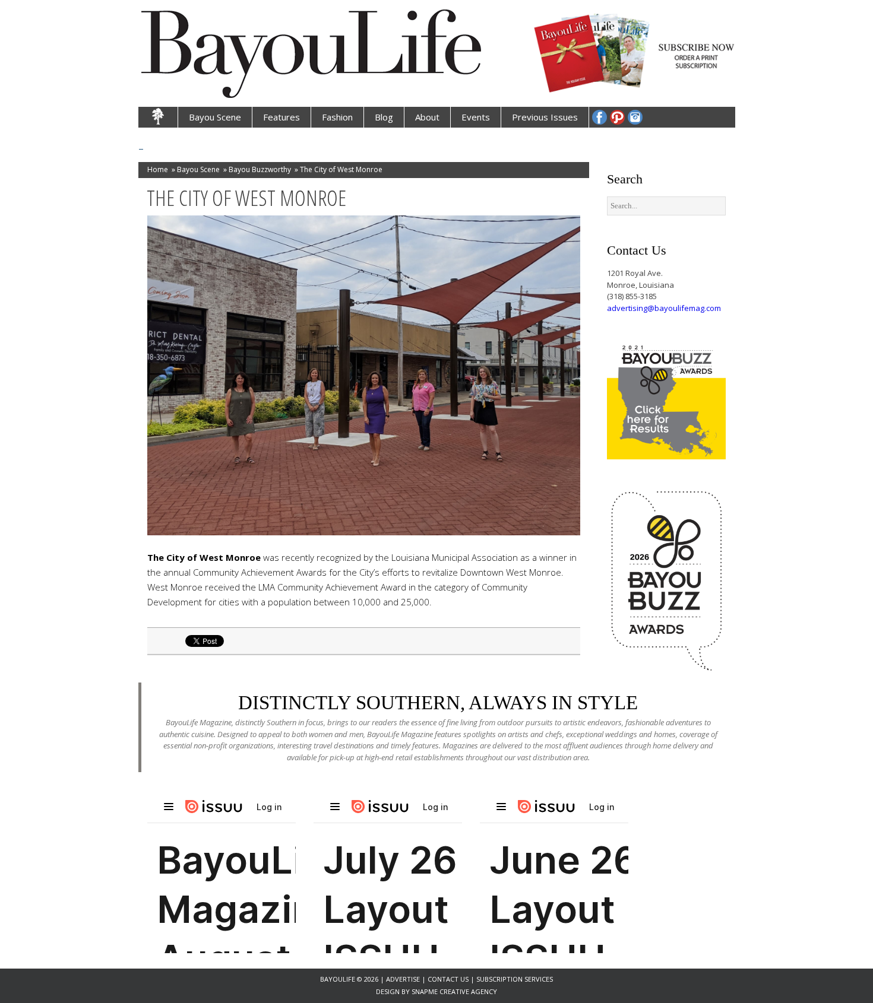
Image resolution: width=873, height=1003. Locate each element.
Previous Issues (545, 117)
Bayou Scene (215, 117)
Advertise (404, 979)
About (427, 117)
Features (281, 117)
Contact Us (448, 979)
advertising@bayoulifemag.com (664, 308)
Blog (384, 117)
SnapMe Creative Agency (454, 991)
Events (475, 117)
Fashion (337, 117)
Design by (394, 991)
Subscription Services (514, 979)
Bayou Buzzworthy (260, 169)
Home (157, 169)
